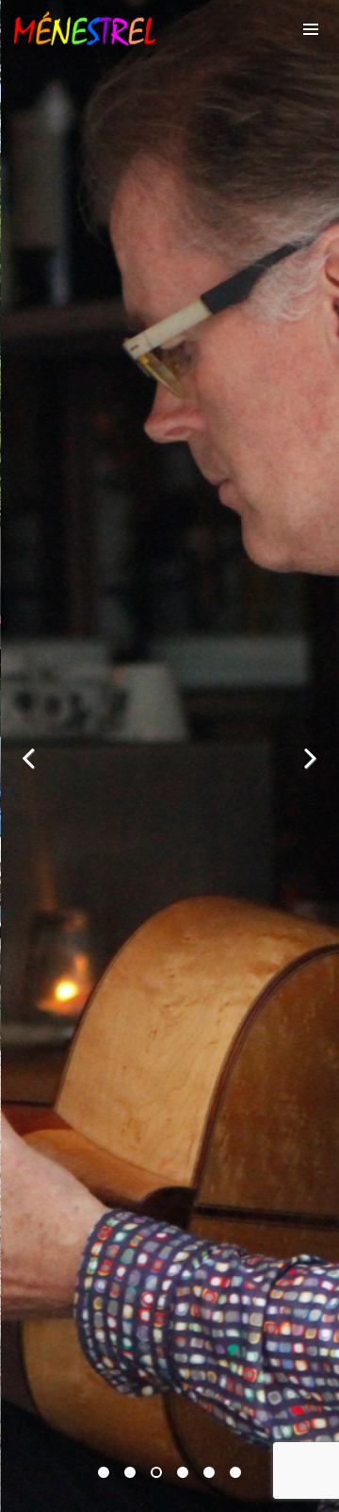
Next (311, 757)
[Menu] (310, 28)
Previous (28, 757)
